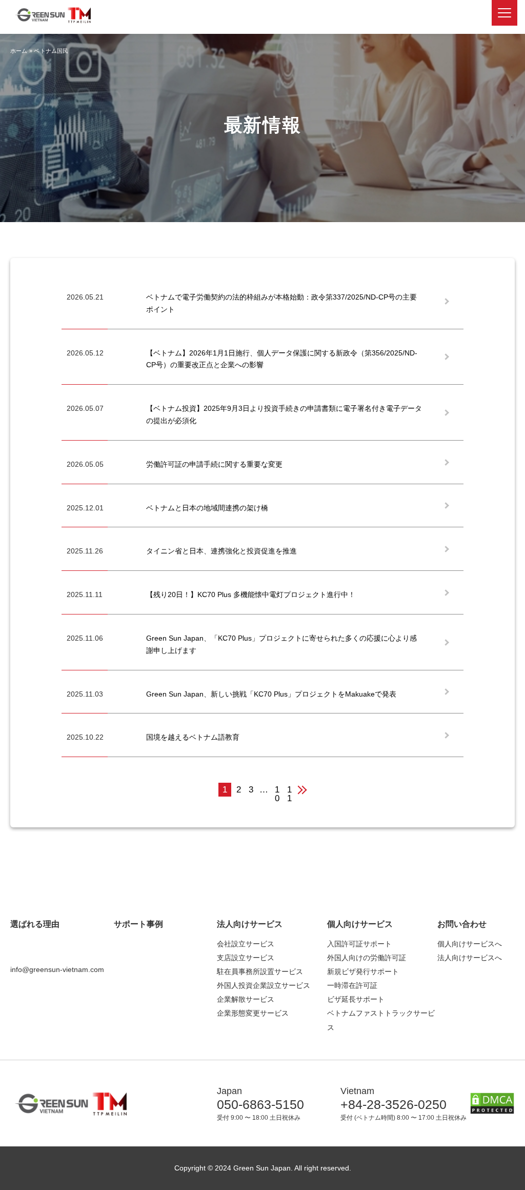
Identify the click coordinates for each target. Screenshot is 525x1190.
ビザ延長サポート (356, 999)
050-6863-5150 (260, 1104)
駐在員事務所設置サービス (260, 971)
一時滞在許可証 (352, 985)
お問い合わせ (462, 924)
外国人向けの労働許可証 (366, 958)
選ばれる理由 (34, 924)
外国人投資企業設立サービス (263, 985)
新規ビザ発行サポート (363, 971)
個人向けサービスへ (469, 944)
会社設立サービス (245, 944)
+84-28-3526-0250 (393, 1104)
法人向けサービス (249, 924)
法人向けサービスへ (469, 958)
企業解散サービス (245, 999)
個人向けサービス (360, 924)
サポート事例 (138, 924)
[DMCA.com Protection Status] (492, 1107)
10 (277, 791)
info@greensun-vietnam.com (57, 969)
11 (289, 791)
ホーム (19, 51)
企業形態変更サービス (253, 1013)
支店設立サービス (245, 958)
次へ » (307, 790)
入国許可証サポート (359, 944)
